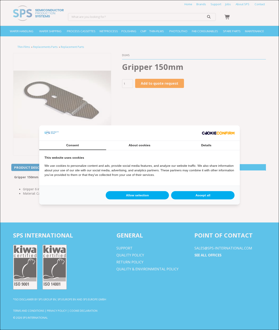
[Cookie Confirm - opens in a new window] (218, 133)
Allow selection (137, 195)
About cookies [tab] (139, 145)
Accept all (203, 195)
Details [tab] (206, 145)
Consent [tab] (72, 145)
